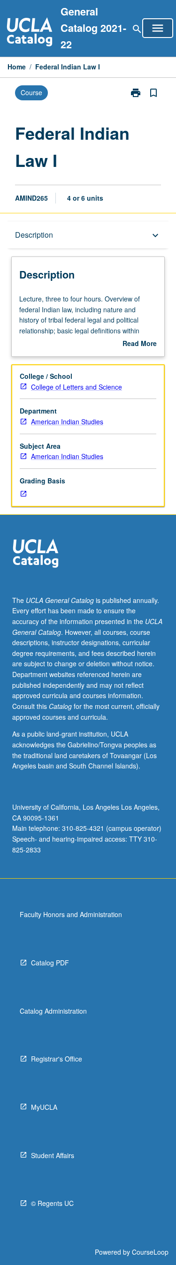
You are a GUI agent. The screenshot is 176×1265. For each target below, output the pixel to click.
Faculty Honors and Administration (71, 914)
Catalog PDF (50, 962)
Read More (139, 344)
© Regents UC (52, 1203)
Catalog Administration (53, 1011)
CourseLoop (150, 1252)
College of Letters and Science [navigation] (76, 387)
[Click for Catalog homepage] (29, 33)
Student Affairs (52, 1155)
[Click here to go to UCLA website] (35, 554)
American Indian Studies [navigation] (67, 421)
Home (17, 66)
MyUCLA (44, 1107)
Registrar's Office (56, 1058)
